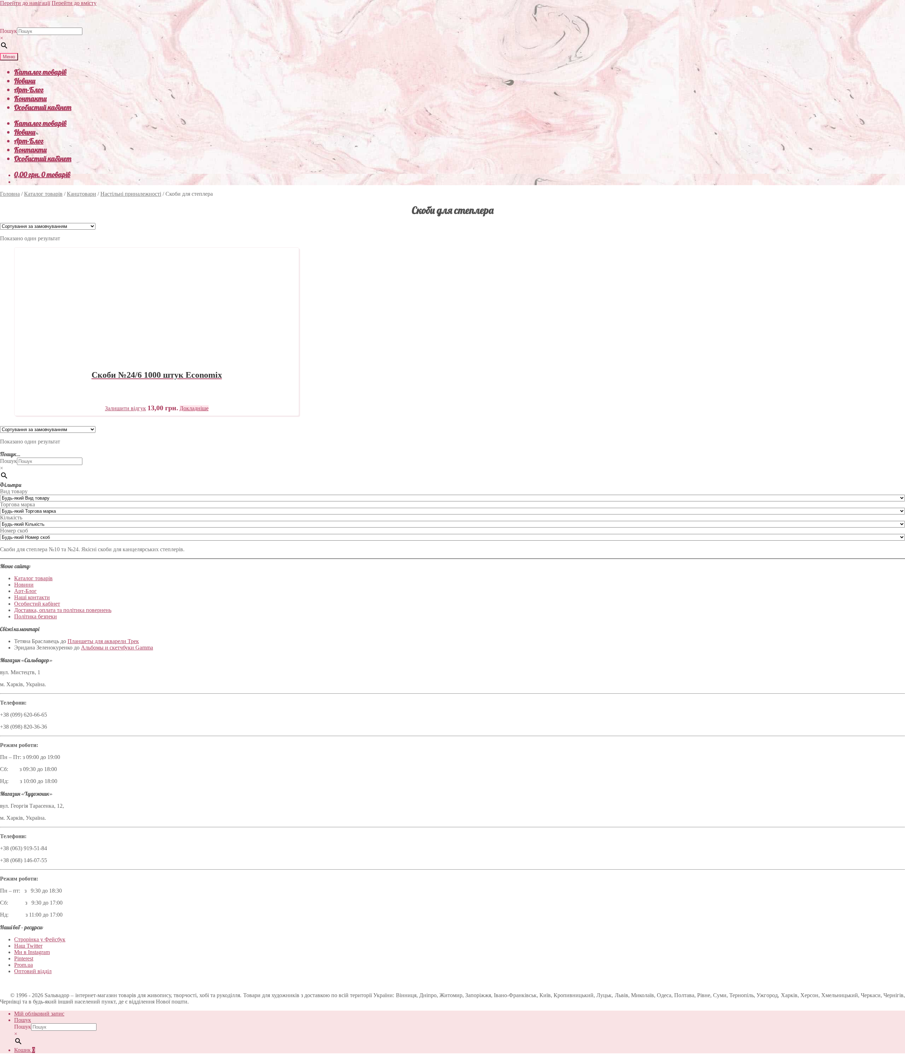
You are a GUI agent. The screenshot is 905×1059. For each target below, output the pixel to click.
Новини (24, 80)
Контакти (30, 98)
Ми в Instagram (32, 952)
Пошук (8, 31)
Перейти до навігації (25, 3)
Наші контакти (32, 597)
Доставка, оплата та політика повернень (62, 610)
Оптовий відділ (33, 971)
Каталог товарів (40, 71)
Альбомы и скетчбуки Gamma (117, 648)
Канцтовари (81, 194)
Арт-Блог (28, 89)
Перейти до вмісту (74, 3)
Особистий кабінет (42, 107)
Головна (10, 194)
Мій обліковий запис (39, 1014)
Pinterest (23, 958)
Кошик (24, 1050)
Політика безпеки (35, 616)
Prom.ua (23, 965)
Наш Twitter (28, 946)
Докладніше (194, 408)
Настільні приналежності (130, 194)
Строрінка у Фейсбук (39, 939)
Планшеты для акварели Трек (103, 641)
